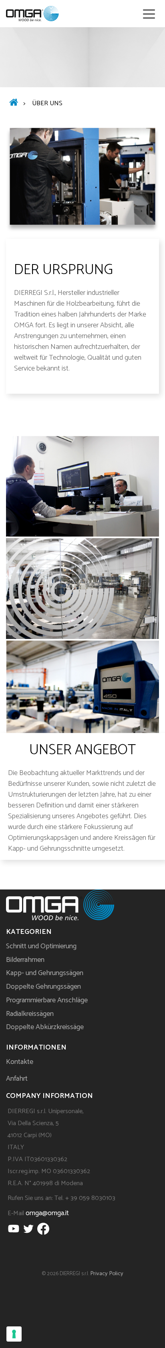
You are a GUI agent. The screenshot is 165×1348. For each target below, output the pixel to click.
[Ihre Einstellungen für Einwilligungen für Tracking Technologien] (14, 1334)
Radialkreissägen (30, 1014)
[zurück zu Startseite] (13, 104)
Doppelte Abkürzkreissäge (45, 1027)
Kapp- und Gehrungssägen (44, 973)
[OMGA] (32, 13)
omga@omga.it (47, 1213)
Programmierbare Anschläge (47, 1000)
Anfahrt (17, 1079)
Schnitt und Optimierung (41, 946)
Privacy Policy (106, 1273)
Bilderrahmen (25, 960)
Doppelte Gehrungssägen (43, 987)
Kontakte (19, 1062)
